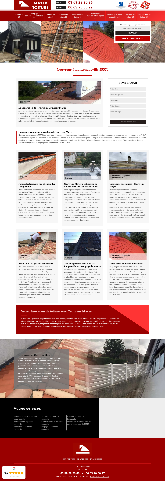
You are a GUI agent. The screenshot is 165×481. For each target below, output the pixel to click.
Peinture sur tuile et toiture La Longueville (51, 423)
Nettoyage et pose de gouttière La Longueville (25, 417)
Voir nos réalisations (132, 38)
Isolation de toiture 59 (130, 16)
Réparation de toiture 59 (77, 16)
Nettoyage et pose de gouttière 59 (114, 16)
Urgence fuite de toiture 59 (144, 16)
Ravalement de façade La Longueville (23, 423)
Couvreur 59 (18, 16)
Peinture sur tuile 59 (50, 16)
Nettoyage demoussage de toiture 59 (34, 15)
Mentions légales (99, 477)
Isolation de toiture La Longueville (75, 417)
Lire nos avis (14, 476)
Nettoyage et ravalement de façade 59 (95, 15)
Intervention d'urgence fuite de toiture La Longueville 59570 (79, 423)
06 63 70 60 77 (80, 7)
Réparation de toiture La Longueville (23, 428)
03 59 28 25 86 (80, 2)
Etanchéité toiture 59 (63, 16)
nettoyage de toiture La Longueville (49, 428)
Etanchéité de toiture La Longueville (49, 417)
